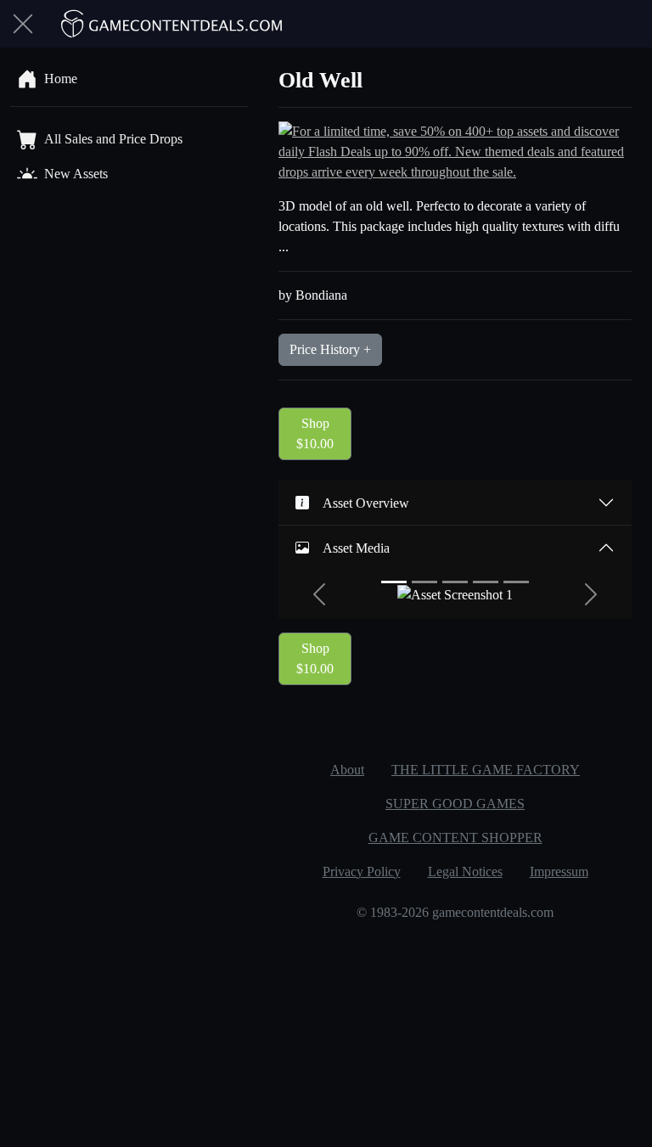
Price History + (330, 349)
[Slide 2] (424, 582)
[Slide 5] (516, 582)
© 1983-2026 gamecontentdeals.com (455, 912)
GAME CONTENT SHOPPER (455, 837)
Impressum (559, 871)
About (347, 769)
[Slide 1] (394, 582)
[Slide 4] (485, 582)
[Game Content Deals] (172, 23)
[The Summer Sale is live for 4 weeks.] (455, 150)
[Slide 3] (455, 582)
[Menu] (23, 23)
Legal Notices (465, 871)
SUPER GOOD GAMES (455, 803)
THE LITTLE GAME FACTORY (485, 769)
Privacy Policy (362, 871)
